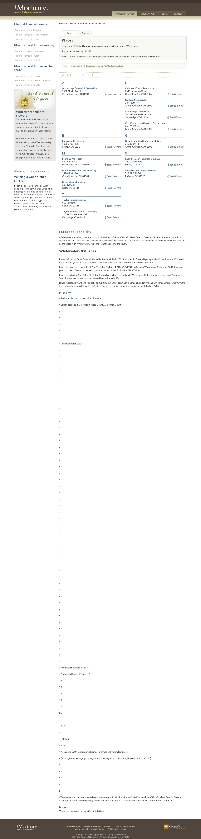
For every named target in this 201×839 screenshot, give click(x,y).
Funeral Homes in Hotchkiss (29, 60)
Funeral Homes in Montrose (29, 51)
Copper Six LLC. (99, 834)
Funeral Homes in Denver (27, 76)
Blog (164, 13)
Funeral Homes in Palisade (28, 30)
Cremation (148, 13)
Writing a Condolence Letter (30, 179)
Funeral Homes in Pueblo (27, 84)
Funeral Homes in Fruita (27, 55)
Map (70, 33)
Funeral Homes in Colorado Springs (32, 80)
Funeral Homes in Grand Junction (31, 34)
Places (85, 33)
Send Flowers (114, 93)
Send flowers (89, 262)
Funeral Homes (124, 13)
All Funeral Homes (117, 829)
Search (178, 13)
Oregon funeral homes (125, 826)
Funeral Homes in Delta (26, 39)
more (29, 209)
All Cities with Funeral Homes (89, 829)
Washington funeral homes (97, 826)
